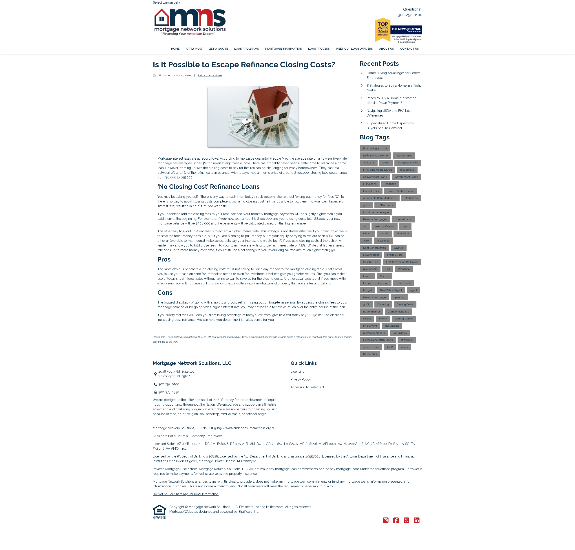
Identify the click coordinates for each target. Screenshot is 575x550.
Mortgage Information (283, 48)
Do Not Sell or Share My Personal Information (186, 494)
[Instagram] (386, 520)
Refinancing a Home (210, 75)
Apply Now (194, 48)
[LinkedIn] (417, 520)
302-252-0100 (410, 15)
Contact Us (409, 48)
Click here (160, 436)
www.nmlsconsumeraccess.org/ (249, 428)
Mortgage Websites (184, 511)
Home (175, 48)
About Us (386, 48)
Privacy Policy (301, 379)
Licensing (298, 371)
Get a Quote (218, 48)
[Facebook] (396, 520)
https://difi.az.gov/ (183, 461)
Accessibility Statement (307, 387)
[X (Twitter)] (406, 520)
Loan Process (319, 48)
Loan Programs (246, 48)
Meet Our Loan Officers (354, 48)
